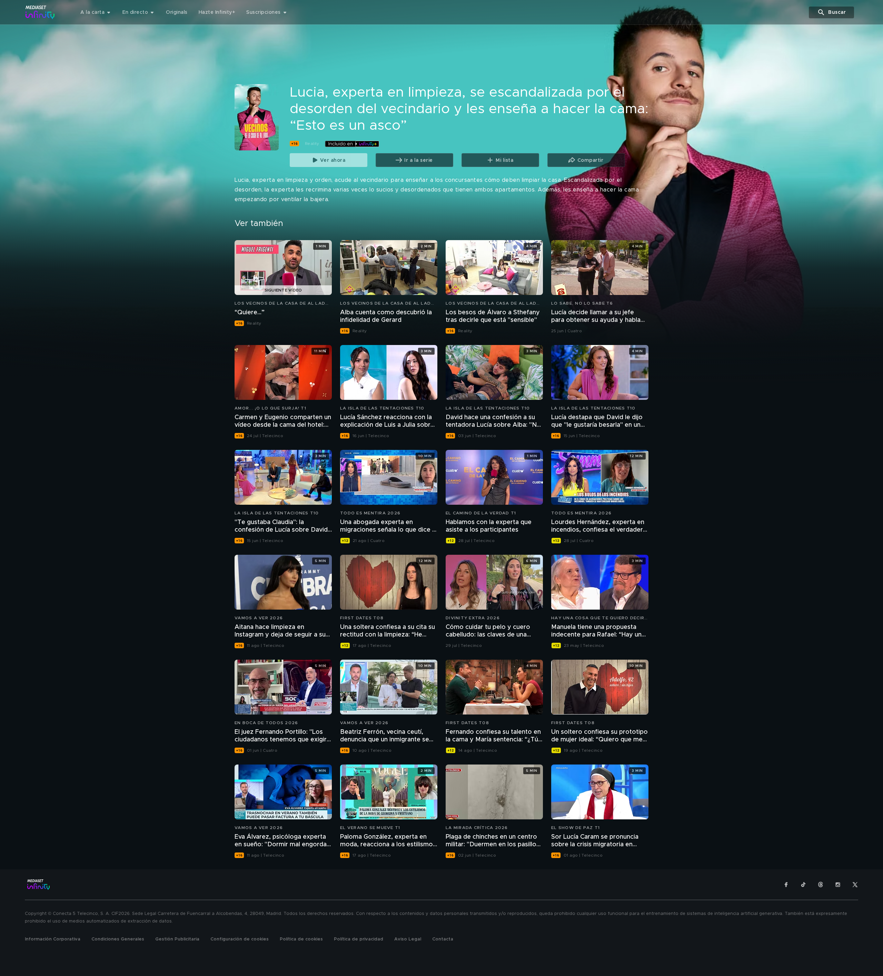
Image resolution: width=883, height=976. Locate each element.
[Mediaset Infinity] (40, 12)
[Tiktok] (803, 884)
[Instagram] (838, 884)
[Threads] (820, 884)
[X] (855, 884)
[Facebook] (786, 884)
